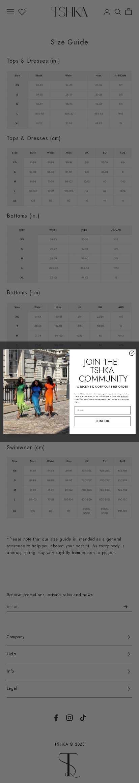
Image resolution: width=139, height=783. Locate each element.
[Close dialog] (131, 353)
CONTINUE (103, 421)
